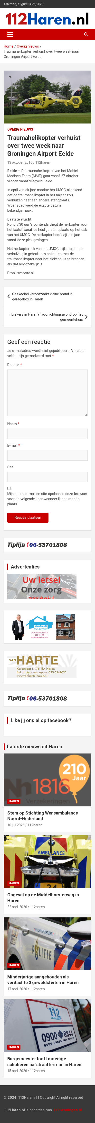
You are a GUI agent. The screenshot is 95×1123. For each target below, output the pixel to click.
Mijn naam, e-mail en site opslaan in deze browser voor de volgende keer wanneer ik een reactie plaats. (47, 499)
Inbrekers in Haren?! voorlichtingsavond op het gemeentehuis (46, 317)
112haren (42, 162)
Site (10, 467)
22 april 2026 (17, 907)
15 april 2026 (17, 1071)
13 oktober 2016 (19, 162)
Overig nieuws (20, 129)
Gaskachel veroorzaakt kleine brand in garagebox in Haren (42, 296)
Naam (13, 424)
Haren (14, 801)
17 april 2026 (17, 989)
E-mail (13, 445)
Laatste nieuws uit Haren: (35, 747)
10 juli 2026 (16, 825)
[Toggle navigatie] (10, 34)
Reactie (14, 365)
